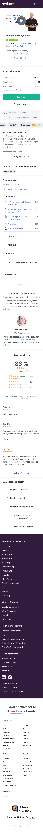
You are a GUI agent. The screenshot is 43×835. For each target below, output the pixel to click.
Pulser (25, 775)
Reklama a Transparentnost (13, 691)
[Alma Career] (21, 809)
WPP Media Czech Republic (21, 293)
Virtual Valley (27, 772)
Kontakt (5, 671)
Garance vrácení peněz (12, 90)
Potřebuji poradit (9, 662)
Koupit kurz (22, 97)
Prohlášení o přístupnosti (12, 647)
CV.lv (4, 762)
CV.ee (5, 765)
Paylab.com (27, 745)
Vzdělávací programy (11, 607)
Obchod (5, 550)
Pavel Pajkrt (20, 46)
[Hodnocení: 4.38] (35, 86)
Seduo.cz (26, 732)
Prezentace (7, 558)
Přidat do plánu (23, 104)
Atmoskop (6, 745)
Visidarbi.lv (6, 772)
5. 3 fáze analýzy (15, 228)
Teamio (25, 729)
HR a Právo (7, 579)
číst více (6, 309)
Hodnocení (31, 125)
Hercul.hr (26, 768)
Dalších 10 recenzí (21, 473)
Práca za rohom (8, 739)
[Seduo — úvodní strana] (8, 3)
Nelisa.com (6, 749)
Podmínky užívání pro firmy (13, 639)
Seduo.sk (26, 735)
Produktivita (7, 571)
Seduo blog (6, 619)
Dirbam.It (6, 768)
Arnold (25, 725)
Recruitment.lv (8, 782)
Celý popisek (20, 58)
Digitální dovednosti (10, 583)
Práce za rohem (8, 742)
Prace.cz (6, 735)
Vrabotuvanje (28, 765)
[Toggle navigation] (34, 3)
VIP (3, 587)
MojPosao (26, 758)
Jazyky (5, 591)
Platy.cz (25, 739)
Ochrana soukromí (9, 683)
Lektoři (13, 125)
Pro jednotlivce (8, 658)
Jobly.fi (5, 796)
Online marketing (9, 171)
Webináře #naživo (9, 611)
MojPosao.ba (27, 762)
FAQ (3, 635)
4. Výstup (12, 224)
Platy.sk (25, 742)
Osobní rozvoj (8, 567)
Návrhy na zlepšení (10, 667)
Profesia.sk (7, 729)
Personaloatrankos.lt (10, 778)
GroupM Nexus (25, 339)
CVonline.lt (6, 758)
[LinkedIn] (4, 677)
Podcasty (6, 595)
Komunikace (7, 554)
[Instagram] (10, 677)
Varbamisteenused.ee (10, 785)
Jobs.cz (5, 725)
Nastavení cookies (10, 687)
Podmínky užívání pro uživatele (15, 643)
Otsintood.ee (7, 775)
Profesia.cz (7, 732)
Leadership (6, 546)
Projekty (5, 575)
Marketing (6, 562)
